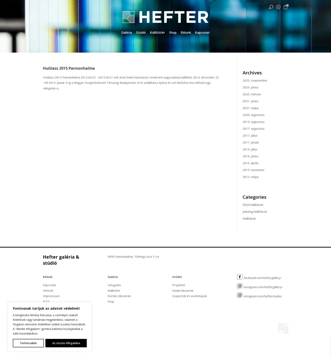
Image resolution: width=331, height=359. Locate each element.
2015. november (254, 170)
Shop (173, 33)
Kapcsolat (202, 33)
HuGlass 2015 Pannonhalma (69, 68)
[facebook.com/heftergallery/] (240, 277)
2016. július (250, 149)
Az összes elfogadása (66, 343)
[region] (50, 326)
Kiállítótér (157, 33)
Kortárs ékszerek (119, 296)
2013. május (251, 177)
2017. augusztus (254, 128)
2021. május (251, 108)
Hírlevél (48, 290)
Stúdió (141, 33)
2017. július (250, 135)
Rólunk (186, 33)
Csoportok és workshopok (189, 296)
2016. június (250, 156)
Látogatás (114, 285)
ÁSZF (46, 301)
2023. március (252, 94)
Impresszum (51, 296)
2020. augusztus (254, 115)
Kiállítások (249, 218)
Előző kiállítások (253, 205)
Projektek (178, 285)
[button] (271, 7)
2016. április (251, 163)
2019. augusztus (254, 122)
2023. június (250, 87)
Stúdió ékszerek (182, 290)
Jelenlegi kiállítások (255, 211)
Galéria (126, 33)
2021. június (250, 101)
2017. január (251, 142)
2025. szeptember (255, 80)
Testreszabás (28, 343)
